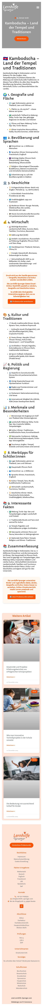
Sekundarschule (21, 988)
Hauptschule (21, 981)
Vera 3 (21, 938)
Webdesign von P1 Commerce (21, 1002)
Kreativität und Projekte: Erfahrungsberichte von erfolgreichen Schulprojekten (19, 669)
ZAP (21, 943)
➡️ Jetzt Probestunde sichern (21, 597)
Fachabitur (21, 920)
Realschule (21, 986)
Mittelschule (21, 983)
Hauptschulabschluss (21, 925)
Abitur (21, 918)
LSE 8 (21, 940)
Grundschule (21, 976)
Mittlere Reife (21, 928)
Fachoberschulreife (21, 923)
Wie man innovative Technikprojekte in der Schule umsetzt (19, 737)
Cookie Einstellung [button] (21, 861)
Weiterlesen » (10, 677)
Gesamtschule (21, 973)
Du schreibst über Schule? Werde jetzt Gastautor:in (22, 961)
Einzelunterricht (21, 953)
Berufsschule (21, 971)
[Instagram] (21, 906)
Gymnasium (21, 978)
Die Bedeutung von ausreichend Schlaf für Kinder (20, 805)
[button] (38, 7)
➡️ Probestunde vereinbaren (21, 301)
